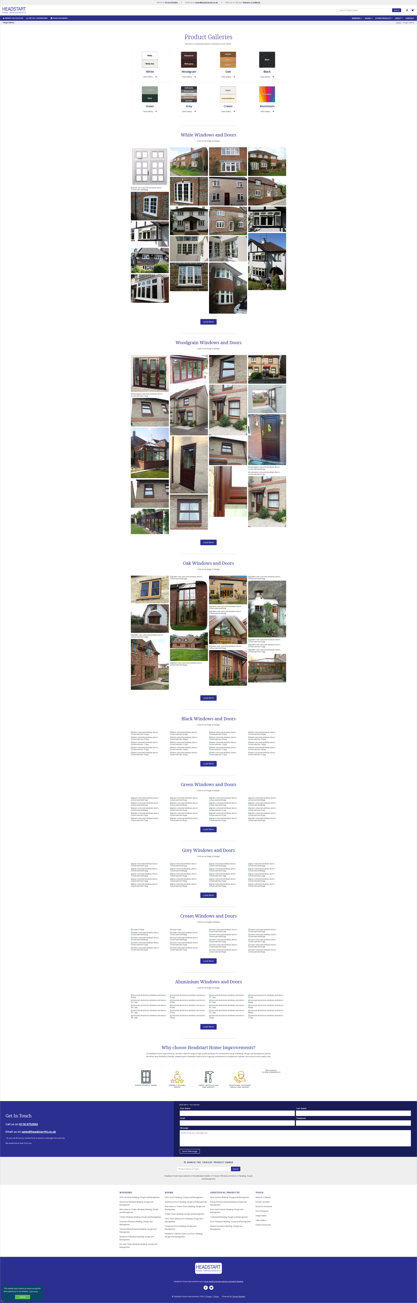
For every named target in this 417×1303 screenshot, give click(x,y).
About (398, 18)
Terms (216, 1296)
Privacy (209, 1296)
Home (398, 23)
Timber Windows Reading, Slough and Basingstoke (140, 1217)
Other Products (383, 18)
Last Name (301, 1108)
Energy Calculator (13, 18)
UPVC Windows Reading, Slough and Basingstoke (139, 1197)
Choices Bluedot (238, 1296)
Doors (368, 18)
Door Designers (60, 18)
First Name (185, 1108)
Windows (356, 18)
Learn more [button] (33, 1291)
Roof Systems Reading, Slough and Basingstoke (229, 1197)
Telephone (301, 1118)
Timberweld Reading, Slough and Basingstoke (229, 1217)
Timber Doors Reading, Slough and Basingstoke (184, 1214)
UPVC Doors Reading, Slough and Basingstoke (184, 1197)
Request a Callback (251, 2)
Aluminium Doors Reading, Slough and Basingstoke (186, 1202)
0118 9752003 (171, 2)
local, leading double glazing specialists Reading (223, 1281)
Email (182, 1118)
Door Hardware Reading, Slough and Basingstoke (230, 1221)
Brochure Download (264, 1206)
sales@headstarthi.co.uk (206, 2)
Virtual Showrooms (38, 18)
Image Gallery (261, 1215)
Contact (410, 18)
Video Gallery (261, 1220)
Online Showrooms (263, 1225)
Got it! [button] (22, 1297)
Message (184, 1128)
